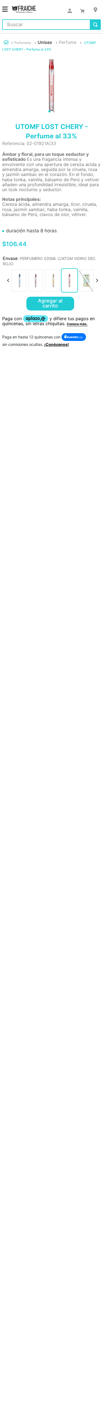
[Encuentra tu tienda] (95, 9)
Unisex (45, 42)
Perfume (67, 42)
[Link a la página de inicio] (6, 42)
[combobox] (51, 24)
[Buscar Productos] (95, 24)
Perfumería (22, 43)
